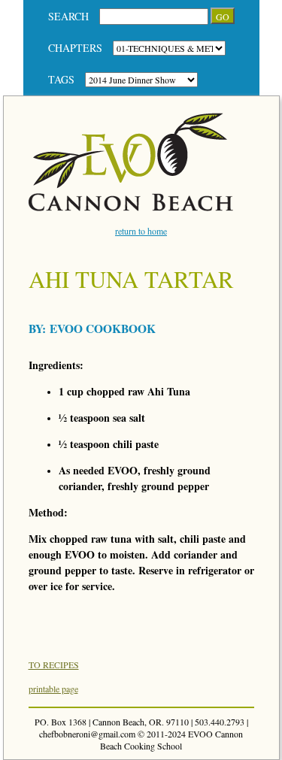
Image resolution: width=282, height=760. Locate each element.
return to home (141, 231)
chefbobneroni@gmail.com (87, 734)
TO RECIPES (54, 665)
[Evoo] (131, 207)
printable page (53, 689)
